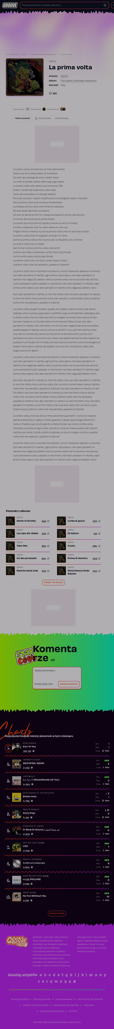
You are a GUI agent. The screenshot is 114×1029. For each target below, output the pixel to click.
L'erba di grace (76, 521)
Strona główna (12, 54)
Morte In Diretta (26, 521)
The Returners (47, 793)
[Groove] (10, 5)
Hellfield (27, 760)
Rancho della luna (27, 571)
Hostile (40, 826)
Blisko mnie (30, 797)
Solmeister (36, 859)
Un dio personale (27, 558)
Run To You (29, 747)
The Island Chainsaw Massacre (43, 54)
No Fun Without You (34, 896)
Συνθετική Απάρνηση (34, 863)
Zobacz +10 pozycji (53, 582)
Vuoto (71, 546)
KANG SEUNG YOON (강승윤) (36, 876)
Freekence (28, 826)
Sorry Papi (29, 813)
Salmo (24, 54)
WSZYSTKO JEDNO (33, 763)
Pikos (25, 859)
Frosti (37, 760)
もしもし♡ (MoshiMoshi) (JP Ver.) (41, 780)
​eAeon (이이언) (29, 893)
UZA (25, 846)
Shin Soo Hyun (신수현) (33, 843)
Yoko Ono (22, 546)
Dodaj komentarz (69, 684)
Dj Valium (73, 534)
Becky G (35, 810)
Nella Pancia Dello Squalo (78, 572)
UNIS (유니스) (29, 776)
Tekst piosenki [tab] (22, 118)
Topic (25, 810)
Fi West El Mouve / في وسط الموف (41, 830)
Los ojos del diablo (27, 534)
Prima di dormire (77, 558)
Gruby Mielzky (30, 793)
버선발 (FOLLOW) (32, 879)
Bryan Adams (29, 743)
